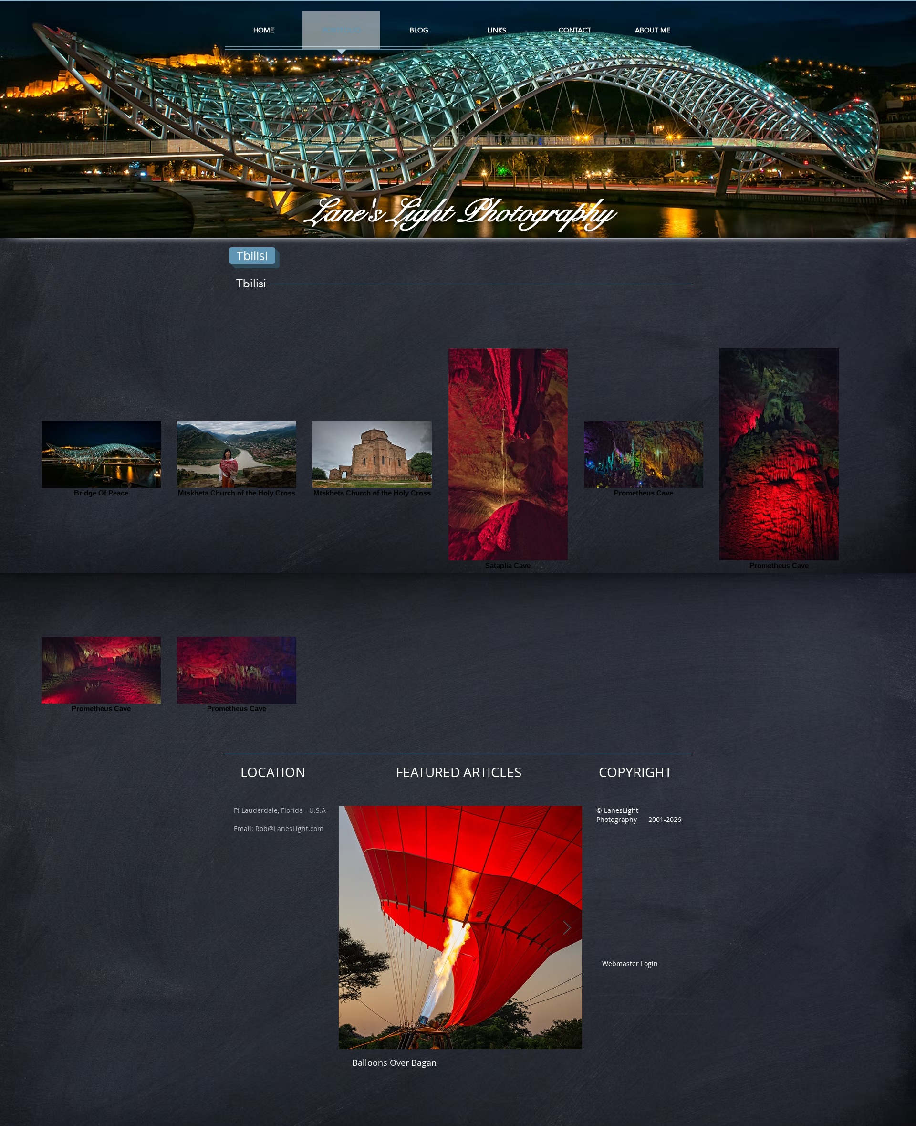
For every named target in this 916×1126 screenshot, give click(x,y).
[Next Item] (566, 927)
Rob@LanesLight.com (289, 828)
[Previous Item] (354, 927)
